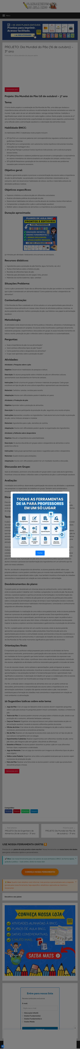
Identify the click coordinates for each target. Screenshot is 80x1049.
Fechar (40, 553)
